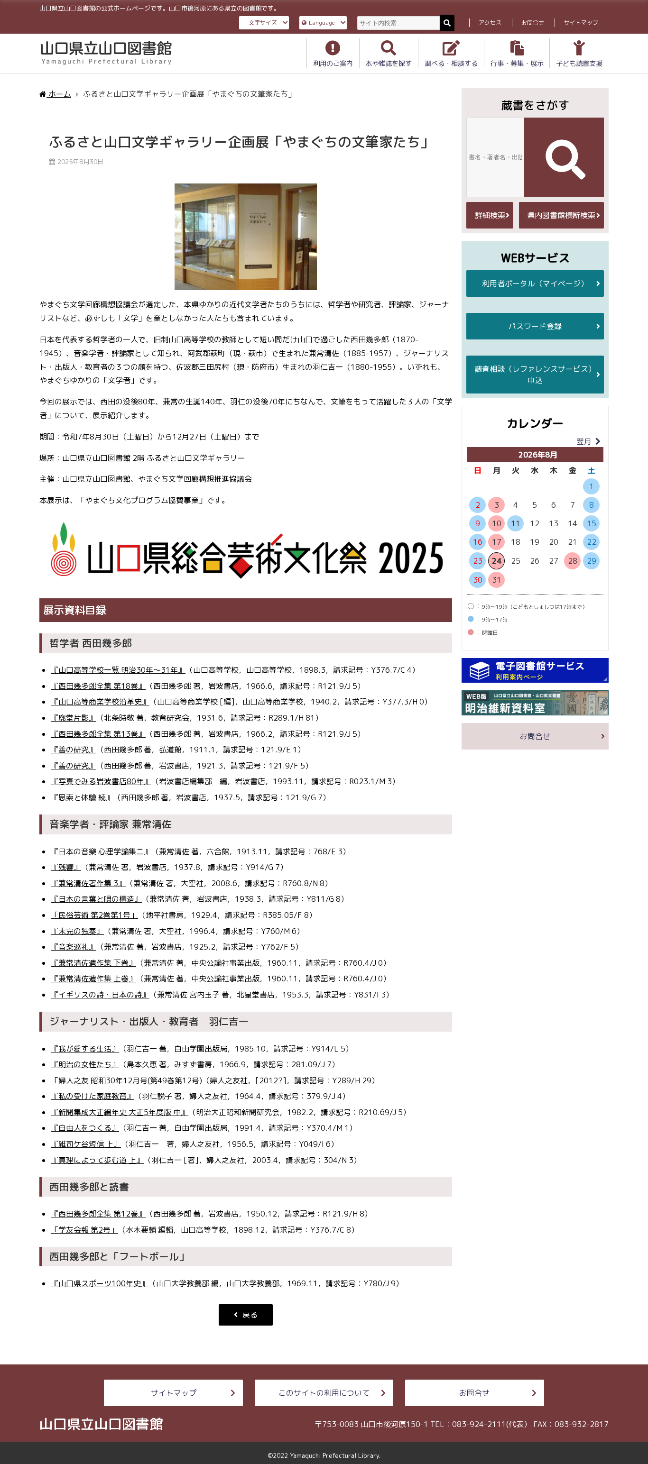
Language (322, 22)
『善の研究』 (73, 749)
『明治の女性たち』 (85, 1064)
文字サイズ (263, 22)
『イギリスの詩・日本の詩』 (100, 994)
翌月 (584, 441)
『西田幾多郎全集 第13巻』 (98, 734)
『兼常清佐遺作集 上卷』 (93, 978)
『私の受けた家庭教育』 (92, 1096)
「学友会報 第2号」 (84, 1230)
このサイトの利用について (324, 1393)
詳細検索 (490, 215)
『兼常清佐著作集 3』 (88, 883)
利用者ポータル (535, 283)
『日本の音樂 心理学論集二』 (101, 851)
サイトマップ (581, 22)
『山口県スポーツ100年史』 (99, 1283)
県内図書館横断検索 (561, 215)
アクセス (490, 22)
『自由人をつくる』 (85, 1128)
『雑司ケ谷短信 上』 (86, 1144)
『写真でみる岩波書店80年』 (101, 781)
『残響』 (66, 867)
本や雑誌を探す (388, 63)
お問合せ (532, 22)
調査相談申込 (535, 374)
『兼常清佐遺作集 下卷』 (93, 963)
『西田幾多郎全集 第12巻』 (98, 1213)
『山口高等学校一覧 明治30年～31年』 (118, 670)
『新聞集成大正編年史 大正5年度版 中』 (119, 1112)
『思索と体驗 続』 (82, 797)
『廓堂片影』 (73, 718)
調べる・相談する (451, 63)
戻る (250, 1314)
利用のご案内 (333, 63)
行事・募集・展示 (517, 63)
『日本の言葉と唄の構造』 (96, 899)
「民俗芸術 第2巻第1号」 (94, 915)
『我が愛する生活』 (85, 1048)
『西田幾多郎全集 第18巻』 (98, 686)
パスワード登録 (535, 326)
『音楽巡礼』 (73, 947)
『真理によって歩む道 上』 (97, 1160)
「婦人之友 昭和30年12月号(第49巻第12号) (126, 1080)
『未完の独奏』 (77, 931)
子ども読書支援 (579, 63)
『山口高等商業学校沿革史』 (100, 701)
